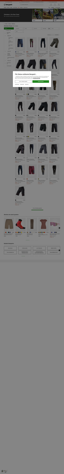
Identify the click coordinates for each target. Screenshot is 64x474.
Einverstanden (40, 81)
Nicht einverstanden (23, 81)
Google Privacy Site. (36, 78)
